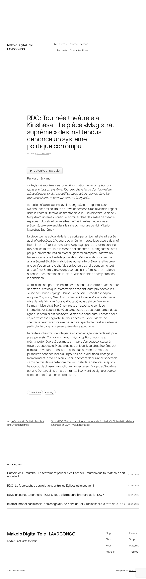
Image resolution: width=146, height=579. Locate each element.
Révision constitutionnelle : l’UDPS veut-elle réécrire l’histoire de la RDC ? (55, 494)
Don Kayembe (42, 153)
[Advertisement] (113, 47)
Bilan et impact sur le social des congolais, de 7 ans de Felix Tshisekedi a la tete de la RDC (66, 503)
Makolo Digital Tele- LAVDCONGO (20, 47)
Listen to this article (47, 170)
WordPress (134, 570)
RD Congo (49, 392)
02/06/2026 (133, 474)
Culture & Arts (35, 392)
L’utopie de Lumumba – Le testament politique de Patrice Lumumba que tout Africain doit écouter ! (66, 474)
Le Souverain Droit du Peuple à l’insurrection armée (25, 423)
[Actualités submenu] (66, 44)
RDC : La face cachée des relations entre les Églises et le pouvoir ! (50, 485)
